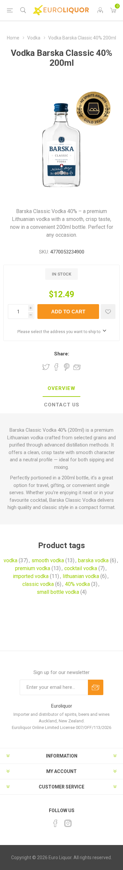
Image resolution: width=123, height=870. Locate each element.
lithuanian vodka (81, 576)
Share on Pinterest (66, 367)
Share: (61, 354)
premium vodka (32, 568)
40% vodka (77, 584)
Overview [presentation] (61, 388)
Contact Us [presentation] (61, 405)
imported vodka (31, 576)
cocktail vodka (80, 568)
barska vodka (93, 560)
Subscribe (95, 687)
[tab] (61, 388)
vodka (10, 560)
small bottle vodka (58, 592)
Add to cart (68, 311)
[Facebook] (55, 823)
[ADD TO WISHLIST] (108, 311)
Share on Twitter (46, 367)
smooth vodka (47, 560)
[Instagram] (68, 823)
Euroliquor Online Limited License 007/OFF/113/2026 (61, 727)
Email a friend (77, 367)
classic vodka (38, 584)
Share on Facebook (56, 367)
